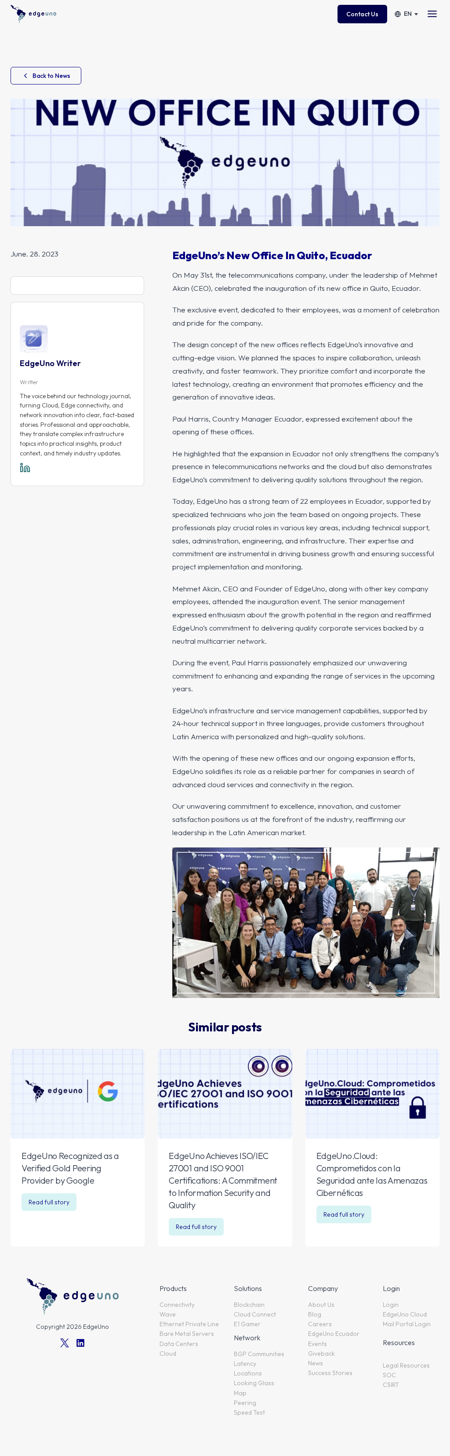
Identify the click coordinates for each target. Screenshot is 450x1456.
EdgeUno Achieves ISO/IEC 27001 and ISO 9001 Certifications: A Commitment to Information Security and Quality (223, 1180)
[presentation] (78, 1094)
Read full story (51, 1204)
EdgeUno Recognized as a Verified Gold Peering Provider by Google (70, 1168)
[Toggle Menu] (432, 14)
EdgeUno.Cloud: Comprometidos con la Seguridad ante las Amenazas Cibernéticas (372, 1174)
